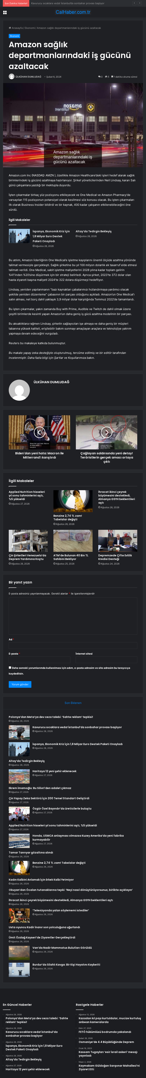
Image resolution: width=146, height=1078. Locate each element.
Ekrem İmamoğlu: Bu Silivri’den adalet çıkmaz (40, 788)
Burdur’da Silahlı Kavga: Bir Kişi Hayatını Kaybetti (66, 965)
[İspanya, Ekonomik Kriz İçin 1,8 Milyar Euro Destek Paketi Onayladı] (19, 236)
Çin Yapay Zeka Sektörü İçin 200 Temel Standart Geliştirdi (49, 798)
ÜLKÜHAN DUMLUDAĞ (28, 76)
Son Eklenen (73, 703)
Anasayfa (17, 27)
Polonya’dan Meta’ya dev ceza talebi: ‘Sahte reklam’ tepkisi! (51, 717)
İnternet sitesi (84, 653)
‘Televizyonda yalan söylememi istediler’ (61, 910)
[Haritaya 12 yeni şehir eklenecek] (19, 776)
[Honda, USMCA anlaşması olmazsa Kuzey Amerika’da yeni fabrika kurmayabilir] (19, 841)
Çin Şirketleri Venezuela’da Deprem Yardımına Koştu (27, 557)
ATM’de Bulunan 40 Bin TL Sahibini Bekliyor (70, 557)
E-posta (14, 653)
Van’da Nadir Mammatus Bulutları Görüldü (62, 948)
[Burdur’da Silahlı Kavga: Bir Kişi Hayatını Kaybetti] (19, 970)
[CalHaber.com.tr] (73, 12)
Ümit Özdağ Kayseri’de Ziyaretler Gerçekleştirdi (42, 937)
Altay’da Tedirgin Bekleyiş (94, 231)
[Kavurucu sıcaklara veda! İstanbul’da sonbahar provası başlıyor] (19, 732)
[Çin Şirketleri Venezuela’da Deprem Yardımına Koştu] (28, 541)
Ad (11, 639)
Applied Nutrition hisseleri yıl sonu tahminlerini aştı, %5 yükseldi (27, 495)
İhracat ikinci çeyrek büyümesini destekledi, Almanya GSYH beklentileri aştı (116, 497)
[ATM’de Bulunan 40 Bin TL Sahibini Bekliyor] (72, 541)
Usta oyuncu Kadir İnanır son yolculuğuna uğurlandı (44, 927)
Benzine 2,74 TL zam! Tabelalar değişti (67, 517)
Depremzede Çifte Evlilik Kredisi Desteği (115, 557)
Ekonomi (30, 27)
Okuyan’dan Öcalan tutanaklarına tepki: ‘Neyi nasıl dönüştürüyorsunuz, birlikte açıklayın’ (71, 890)
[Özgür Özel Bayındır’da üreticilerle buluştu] (19, 814)
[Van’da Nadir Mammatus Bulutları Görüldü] (19, 953)
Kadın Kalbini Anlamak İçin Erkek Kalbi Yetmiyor (41, 880)
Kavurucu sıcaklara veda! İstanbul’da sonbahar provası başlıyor (77, 727)
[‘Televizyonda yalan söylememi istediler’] (19, 915)
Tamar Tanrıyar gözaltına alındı (31, 852)
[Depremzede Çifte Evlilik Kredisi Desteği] (117, 541)
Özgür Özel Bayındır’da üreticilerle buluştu (62, 808)
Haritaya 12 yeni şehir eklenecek (54, 771)
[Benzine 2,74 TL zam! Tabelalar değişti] (72, 501)
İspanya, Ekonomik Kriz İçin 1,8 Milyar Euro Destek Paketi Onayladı (70, 3)
